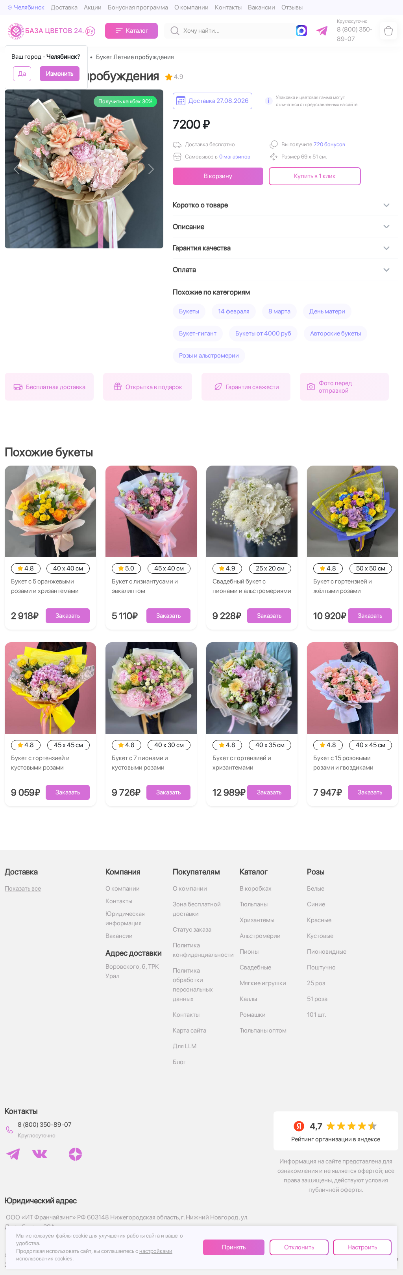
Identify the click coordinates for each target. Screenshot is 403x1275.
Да (22, 73)
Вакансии (261, 7)
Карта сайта (189, 1030)
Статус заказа (192, 929)
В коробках (256, 888)
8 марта (279, 311)
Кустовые (320, 935)
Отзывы (292, 7)
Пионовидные (326, 951)
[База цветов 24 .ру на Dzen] (75, 1154)
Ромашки (253, 1014)
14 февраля (234, 311)
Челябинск (29, 7)
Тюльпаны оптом (263, 1030)
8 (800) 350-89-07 (45, 1124)
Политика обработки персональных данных (193, 985)
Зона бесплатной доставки (197, 908)
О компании (191, 7)
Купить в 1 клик (315, 176)
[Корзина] (388, 30)
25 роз (316, 983)
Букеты (189, 311)
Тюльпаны (254, 904)
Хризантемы (257, 920)
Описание (188, 226)
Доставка (64, 7)
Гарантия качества (202, 248)
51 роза (317, 999)
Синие (316, 904)
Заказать (67, 615)
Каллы (248, 999)
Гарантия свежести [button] (252, 387)
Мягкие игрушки (263, 983)
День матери (327, 311)
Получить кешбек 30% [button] (125, 101)
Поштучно (321, 967)
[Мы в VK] (39, 1154)
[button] (328, 144)
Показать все (23, 888)
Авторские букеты (335, 333)
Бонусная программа (138, 7)
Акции (93, 7)
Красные (319, 920)
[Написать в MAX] (303, 30)
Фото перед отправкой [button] (335, 386)
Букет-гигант (197, 333)
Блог (179, 1062)
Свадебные (255, 967)
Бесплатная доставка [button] (55, 387)
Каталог (137, 30)
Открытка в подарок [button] (154, 387)
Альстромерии (260, 935)
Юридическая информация (125, 918)
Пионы (249, 951)
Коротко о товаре (200, 205)
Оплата (184, 269)
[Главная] (53, 31)
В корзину (218, 176)
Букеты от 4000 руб (263, 333)
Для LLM (184, 1046)
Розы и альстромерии (209, 355)
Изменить (59, 73)
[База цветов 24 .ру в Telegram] (13, 1154)
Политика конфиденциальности (202, 949)
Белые (315, 888)
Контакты (228, 7)
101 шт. (316, 1014)
